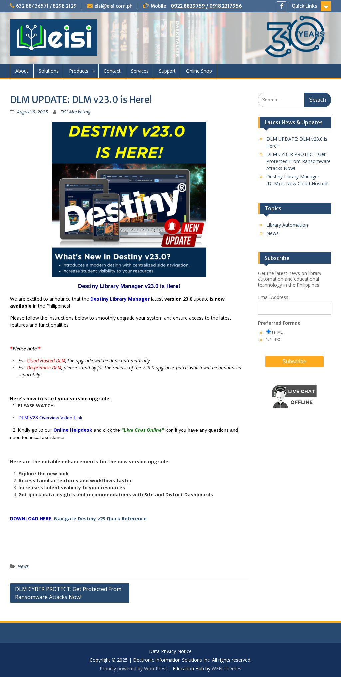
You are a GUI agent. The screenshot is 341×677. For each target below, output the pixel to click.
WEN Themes (226, 668)
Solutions (49, 71)
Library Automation (287, 225)
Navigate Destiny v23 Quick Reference (100, 518)
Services (140, 71)
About (21, 71)
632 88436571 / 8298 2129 (46, 6)
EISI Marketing (75, 112)
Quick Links (304, 6)
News (23, 566)
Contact (112, 71)
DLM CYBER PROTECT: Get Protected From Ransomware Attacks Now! (68, 593)
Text (276, 339)
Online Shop (199, 71)
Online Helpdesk (72, 430)
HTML (277, 332)
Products (78, 71)
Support (167, 71)
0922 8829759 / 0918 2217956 (206, 6)
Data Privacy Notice (170, 651)
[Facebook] (281, 6)
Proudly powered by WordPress (134, 668)
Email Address (273, 297)
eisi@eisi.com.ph (113, 6)
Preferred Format (279, 323)
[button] (294, 413)
